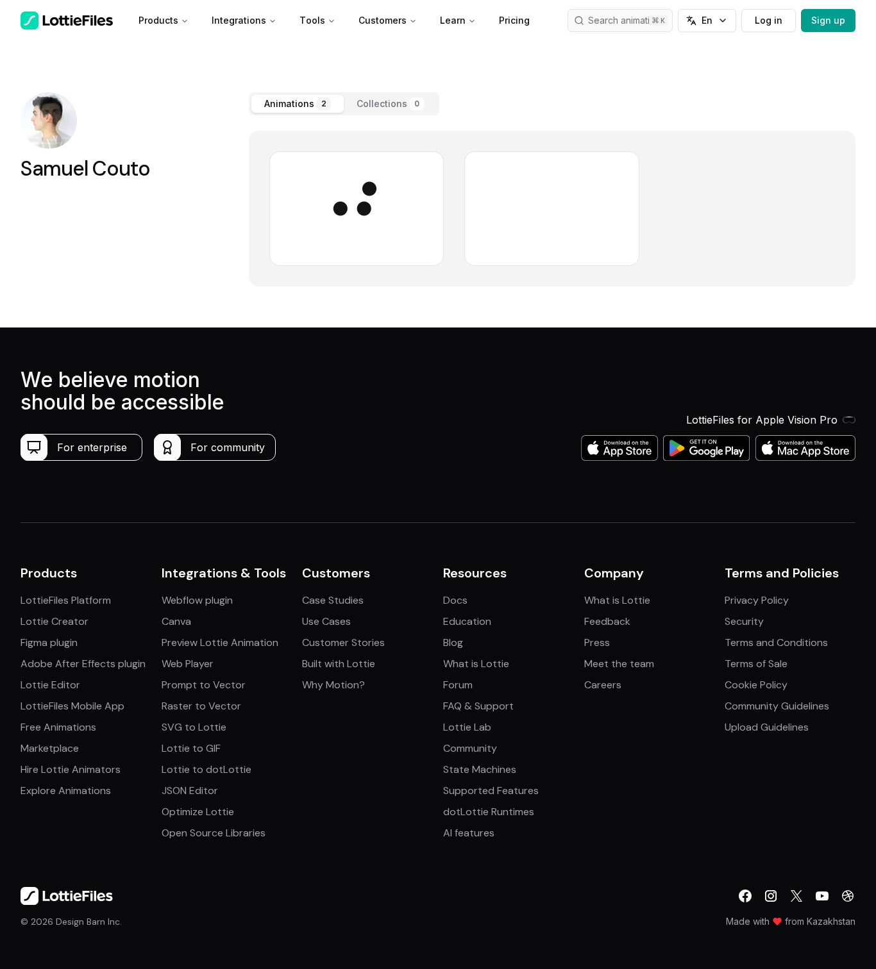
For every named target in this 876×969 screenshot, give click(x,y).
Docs (455, 600)
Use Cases (326, 621)
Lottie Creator (54, 621)
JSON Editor (190, 790)
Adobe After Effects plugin (83, 663)
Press (597, 642)
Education (467, 621)
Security (744, 621)
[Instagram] (771, 896)
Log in (768, 20)
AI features (468, 833)
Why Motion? (333, 685)
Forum (458, 685)
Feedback (607, 621)
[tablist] (344, 103)
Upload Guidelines (767, 727)
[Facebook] (745, 896)
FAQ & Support (478, 706)
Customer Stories (343, 642)
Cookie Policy (756, 685)
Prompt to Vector (204, 685)
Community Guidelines (777, 706)
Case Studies (333, 600)
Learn (453, 20)
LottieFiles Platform (66, 600)
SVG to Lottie (194, 727)
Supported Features (491, 790)
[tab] (297, 104)
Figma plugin (49, 642)
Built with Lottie (338, 663)
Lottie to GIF (191, 748)
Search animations (626, 20)
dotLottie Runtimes (488, 811)
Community (470, 748)
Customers (382, 20)
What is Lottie (476, 663)
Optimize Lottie (198, 811)
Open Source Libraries (213, 833)
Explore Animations (66, 790)
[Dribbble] (847, 896)
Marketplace (50, 748)
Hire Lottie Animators (71, 769)
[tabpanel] (552, 208)
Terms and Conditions (776, 642)
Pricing (514, 20)
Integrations (239, 20)
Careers (602, 685)
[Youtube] (822, 896)
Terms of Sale (756, 663)
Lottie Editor (50, 685)
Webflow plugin (197, 600)
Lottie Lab (467, 727)
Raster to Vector (201, 706)
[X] (796, 896)
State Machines (479, 769)
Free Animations (58, 727)
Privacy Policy (757, 600)
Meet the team (619, 663)
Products (158, 20)
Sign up (828, 20)
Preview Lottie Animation (220, 642)
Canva (176, 621)
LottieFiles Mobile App (72, 706)
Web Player (188, 663)
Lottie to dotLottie (206, 769)
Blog (453, 642)
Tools (312, 20)
